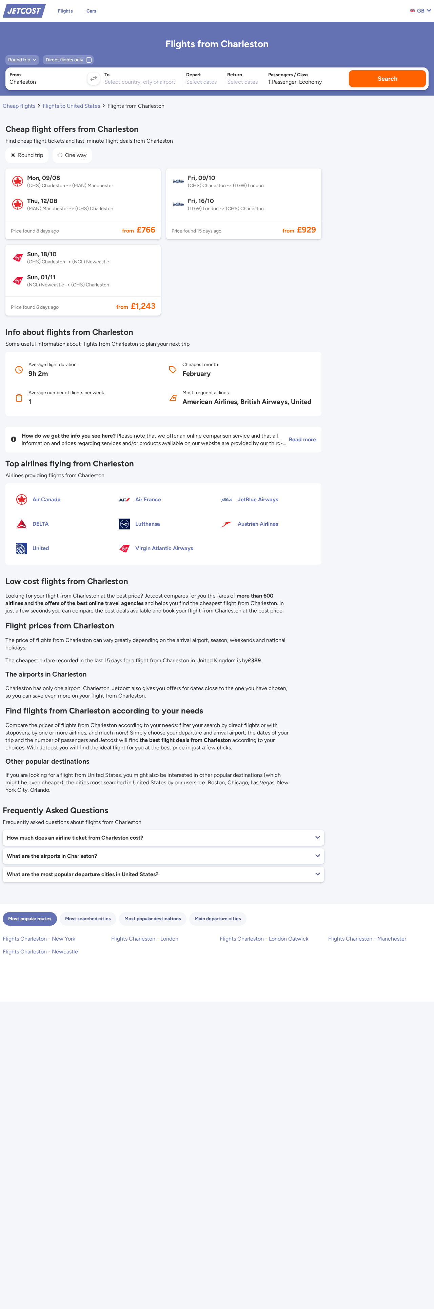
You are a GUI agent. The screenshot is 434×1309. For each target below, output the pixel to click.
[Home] (24, 10)
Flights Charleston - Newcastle (40, 951)
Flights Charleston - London (144, 938)
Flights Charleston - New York (39, 938)
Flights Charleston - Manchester (367, 938)
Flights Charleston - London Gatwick (264, 938)
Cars (91, 11)
